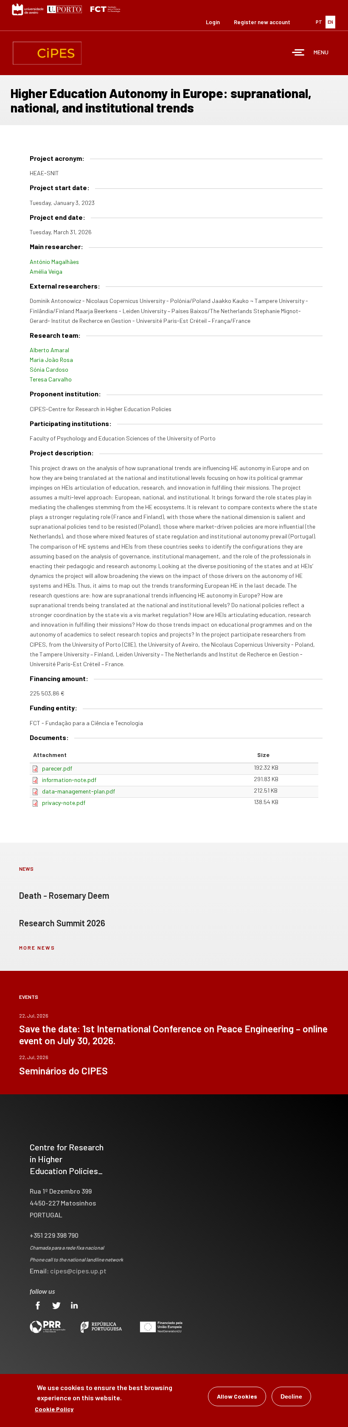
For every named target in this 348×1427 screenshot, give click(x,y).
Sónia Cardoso (49, 369)
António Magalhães (54, 261)
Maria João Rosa (51, 359)
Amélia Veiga (46, 271)
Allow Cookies (237, 1396)
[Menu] (298, 53)
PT (319, 22)
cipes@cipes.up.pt (78, 1271)
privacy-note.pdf (63, 802)
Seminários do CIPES (63, 1071)
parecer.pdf (57, 768)
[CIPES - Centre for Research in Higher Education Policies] (47, 53)
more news (37, 947)
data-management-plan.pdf (78, 791)
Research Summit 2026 (62, 923)
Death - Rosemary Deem (64, 895)
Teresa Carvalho (51, 379)
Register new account (262, 22)
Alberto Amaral (49, 349)
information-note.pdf (69, 779)
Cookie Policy (54, 1409)
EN (330, 22)
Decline (291, 1396)
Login (213, 22)
